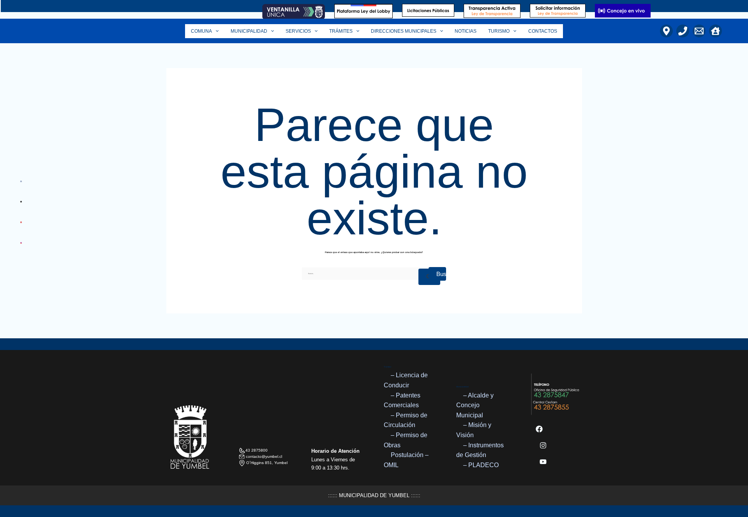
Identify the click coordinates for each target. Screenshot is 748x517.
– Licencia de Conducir (406, 380)
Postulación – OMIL (406, 460)
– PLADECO (481, 465)
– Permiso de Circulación (405, 420)
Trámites (341, 31)
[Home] (715, 31)
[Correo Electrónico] (699, 31)
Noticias (465, 31)
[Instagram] (543, 445)
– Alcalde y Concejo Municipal (475, 405)
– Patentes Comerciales (402, 400)
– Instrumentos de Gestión (480, 450)
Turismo (499, 31)
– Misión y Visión (473, 430)
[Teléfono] (682, 31)
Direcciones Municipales (403, 31)
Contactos (542, 31)
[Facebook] (539, 429)
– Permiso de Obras (405, 440)
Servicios (298, 31)
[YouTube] (543, 462)
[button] (215, 31)
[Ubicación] (666, 31)
